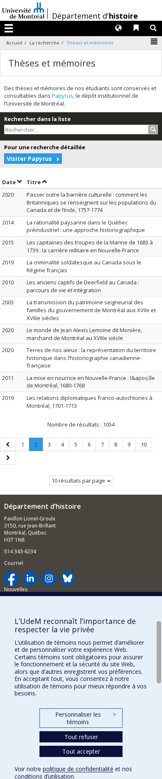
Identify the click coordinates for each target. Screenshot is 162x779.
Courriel (13, 563)
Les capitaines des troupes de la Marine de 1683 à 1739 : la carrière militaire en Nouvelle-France (90, 246)
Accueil (14, 42)
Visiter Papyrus (29, 159)
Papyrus (62, 95)
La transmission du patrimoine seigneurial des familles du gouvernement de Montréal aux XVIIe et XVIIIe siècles (91, 309)
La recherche (44, 42)
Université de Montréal (23, 10)
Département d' (95, 16)
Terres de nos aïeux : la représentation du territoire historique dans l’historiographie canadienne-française (91, 357)
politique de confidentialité (78, 769)
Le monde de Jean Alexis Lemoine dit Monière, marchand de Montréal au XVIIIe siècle (84, 334)
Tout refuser (81, 737)
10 (146, 444)
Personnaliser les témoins (85, 718)
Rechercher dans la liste (37, 119)
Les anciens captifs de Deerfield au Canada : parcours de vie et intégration (83, 286)
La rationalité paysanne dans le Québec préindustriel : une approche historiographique (86, 226)
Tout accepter (81, 751)
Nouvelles (15, 589)
